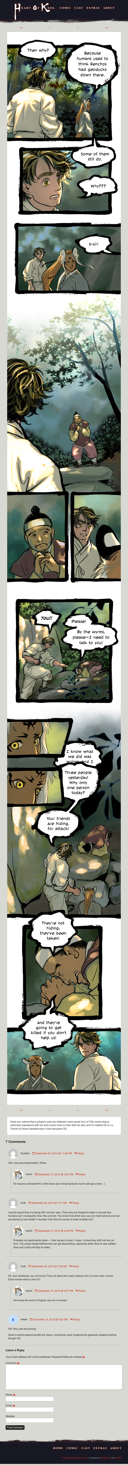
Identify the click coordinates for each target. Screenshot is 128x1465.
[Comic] (65, 12)
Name (11, 1394)
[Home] (35, 12)
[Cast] (79, 12)
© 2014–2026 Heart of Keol (74, 1457)
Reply (81, 1153)
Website (10, 1416)
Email (11, 1405)
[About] (108, 12)
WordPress (105, 1457)
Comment (13, 1363)
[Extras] (93, 12)
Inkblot (118, 1457)
